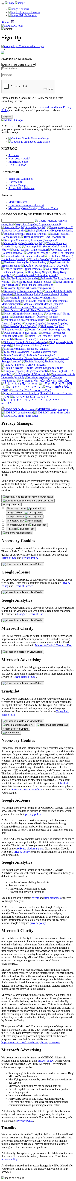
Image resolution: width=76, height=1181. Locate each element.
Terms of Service (24, 585)
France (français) (32, 268)
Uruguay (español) (36, 370)
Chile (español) (39, 249)
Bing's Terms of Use (24, 676)
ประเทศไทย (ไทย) (41, 390)
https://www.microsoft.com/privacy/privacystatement (30, 1042)
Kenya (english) (32, 291)
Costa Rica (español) (62, 252)
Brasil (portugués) (54, 236)
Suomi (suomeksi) (35, 358)
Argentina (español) (49, 224)
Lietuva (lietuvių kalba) (54, 294)
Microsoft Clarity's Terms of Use (53, 645)
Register (7, 116)
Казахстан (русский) (41, 287)
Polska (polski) (29, 332)
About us (13, 155)
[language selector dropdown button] (2, 407)
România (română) (47, 339)
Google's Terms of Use (30, 614)
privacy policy (33, 814)
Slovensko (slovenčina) (43, 351)
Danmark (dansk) (34, 256)
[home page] (15, 2)
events (35, 897)
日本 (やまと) (29, 383)
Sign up (5, 22)
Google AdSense (16, 512)
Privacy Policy (30, 557)
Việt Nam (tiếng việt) (57, 380)
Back (29, 532)
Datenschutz (15, 181)
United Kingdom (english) (49, 367)
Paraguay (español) (57, 323)
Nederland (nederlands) (44, 307)
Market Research (17, 201)
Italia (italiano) (45, 284)
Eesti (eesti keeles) (36, 262)
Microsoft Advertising (18, 524)
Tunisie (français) (54, 361)
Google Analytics (16, 516)
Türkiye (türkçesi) (35, 364)
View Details (35, 564)
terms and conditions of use (26, 789)
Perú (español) (28, 326)
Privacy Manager (18, 185)
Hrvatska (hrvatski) (47, 275)
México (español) (53, 303)
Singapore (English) (37, 348)
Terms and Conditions (49, 107)
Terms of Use (9, 557)
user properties (52, 897)
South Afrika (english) (42, 355)
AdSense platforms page (29, 848)
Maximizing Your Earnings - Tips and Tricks (33, 208)
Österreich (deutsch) (47, 316)
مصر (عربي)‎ (41, 396)
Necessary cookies (17, 508)
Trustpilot (12, 529)
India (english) (29, 278)
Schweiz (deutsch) (36, 342)
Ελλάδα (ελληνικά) (57, 265)
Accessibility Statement (21, 188)
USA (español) (40, 374)
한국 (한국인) (34, 386)
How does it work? (19, 158)
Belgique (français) (36, 233)
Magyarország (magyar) (44, 297)
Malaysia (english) (36, 300)
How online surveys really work (26, 205)
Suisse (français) (40, 345)
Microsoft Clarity (16, 520)
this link (64, 783)
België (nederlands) (62, 230)
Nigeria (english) (33, 313)
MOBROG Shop (18, 161)
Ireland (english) (43, 281)
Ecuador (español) (60, 259)
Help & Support (17, 164)
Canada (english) (34, 243)
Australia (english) (35, 227)
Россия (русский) (59, 329)
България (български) (43, 240)
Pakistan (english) (35, 319)
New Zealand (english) (43, 310)
